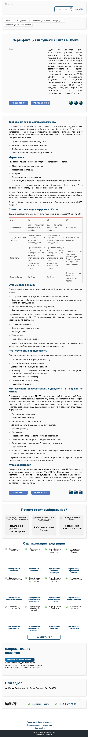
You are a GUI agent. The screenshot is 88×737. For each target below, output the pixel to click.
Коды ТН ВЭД (10, 705)
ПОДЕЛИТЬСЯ (18, 103)
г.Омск (77, 9)
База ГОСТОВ (10, 703)
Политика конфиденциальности (39, 722)
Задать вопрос (40, 103)
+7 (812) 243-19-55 (67, 704)
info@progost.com (40, 704)
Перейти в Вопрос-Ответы (19, 659)
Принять (49, 734)
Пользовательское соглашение (39, 725)
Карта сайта (40, 728)
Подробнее (40, 734)
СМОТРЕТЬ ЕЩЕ (44, 637)
